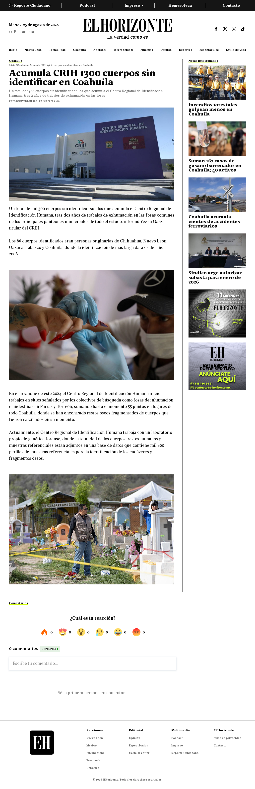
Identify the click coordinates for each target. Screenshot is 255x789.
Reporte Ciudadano (30, 5)
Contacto (231, 5)
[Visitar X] (225, 29)
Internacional (96, 753)
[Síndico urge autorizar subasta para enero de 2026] (217, 250)
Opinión (134, 738)
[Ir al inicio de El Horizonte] (127, 29)
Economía (93, 760)
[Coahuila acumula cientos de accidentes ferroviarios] (217, 194)
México (91, 745)
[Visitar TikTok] (243, 29)
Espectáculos (138, 745)
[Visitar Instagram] (234, 29)
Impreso (134, 5)
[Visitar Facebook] (216, 29)
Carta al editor (139, 753)
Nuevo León (94, 738)
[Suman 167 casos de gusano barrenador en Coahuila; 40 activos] (217, 138)
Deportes (92, 768)
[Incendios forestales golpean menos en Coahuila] (217, 82)
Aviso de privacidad (227, 738)
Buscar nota (24, 32)
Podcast (87, 5)
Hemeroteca (180, 5)
